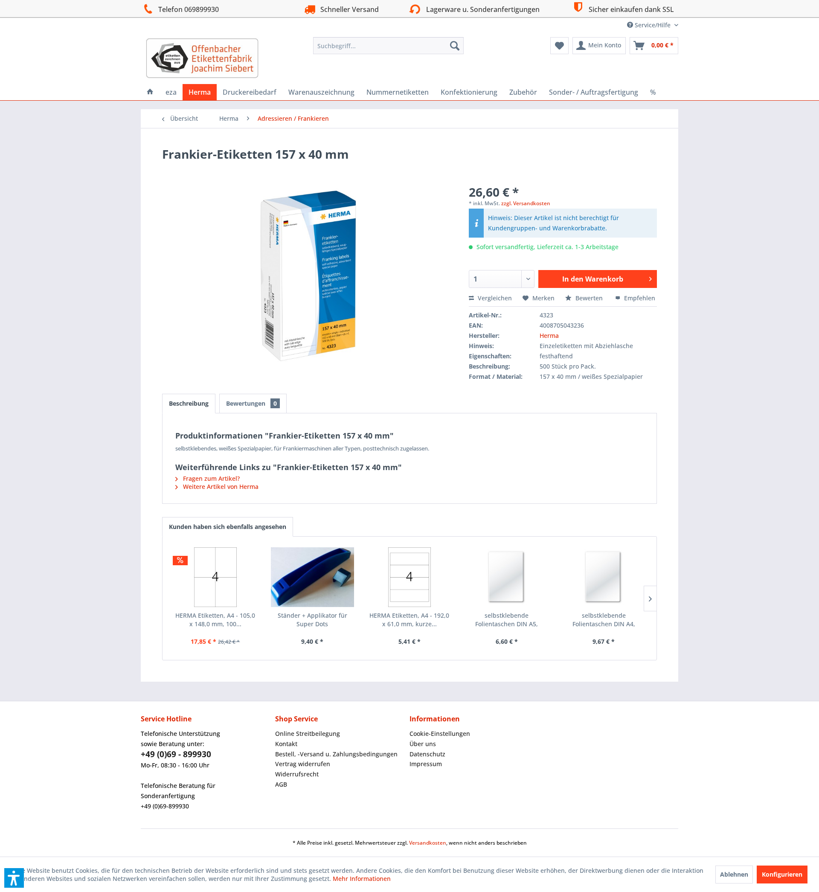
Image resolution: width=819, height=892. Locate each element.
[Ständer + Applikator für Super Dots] (312, 577)
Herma (549, 335)
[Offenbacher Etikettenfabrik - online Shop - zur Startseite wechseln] (202, 58)
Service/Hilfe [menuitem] (652, 25)
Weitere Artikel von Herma (219, 486)
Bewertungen (251, 403)
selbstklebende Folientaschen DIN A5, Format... (506, 619)
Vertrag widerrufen (302, 764)
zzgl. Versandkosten (525, 203)
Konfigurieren (782, 874)
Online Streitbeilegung (307, 733)
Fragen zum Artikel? (210, 478)
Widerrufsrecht (297, 774)
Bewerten (589, 298)
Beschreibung (189, 403)
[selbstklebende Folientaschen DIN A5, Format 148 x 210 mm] (507, 577)
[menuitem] (388, 45)
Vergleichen (494, 298)
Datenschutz (427, 754)
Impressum (426, 764)
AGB (281, 784)
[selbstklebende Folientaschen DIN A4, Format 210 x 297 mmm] (603, 577)
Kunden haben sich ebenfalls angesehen (227, 527)
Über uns (423, 744)
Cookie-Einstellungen (440, 733)
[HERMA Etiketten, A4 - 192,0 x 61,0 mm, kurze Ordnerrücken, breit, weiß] (409, 577)
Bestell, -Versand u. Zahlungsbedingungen (336, 754)
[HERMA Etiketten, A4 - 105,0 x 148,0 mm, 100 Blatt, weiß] (215, 577)
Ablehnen (734, 874)
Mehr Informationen (362, 879)
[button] (14, 878)
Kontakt (286, 744)
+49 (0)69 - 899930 (176, 754)
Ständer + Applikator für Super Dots (312, 619)
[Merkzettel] (559, 45)
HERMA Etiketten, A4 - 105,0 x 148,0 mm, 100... (215, 619)
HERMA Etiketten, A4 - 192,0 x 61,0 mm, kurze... (409, 619)
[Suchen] (455, 45)
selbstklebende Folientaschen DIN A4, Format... (603, 619)
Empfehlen (638, 298)
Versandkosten (427, 842)
